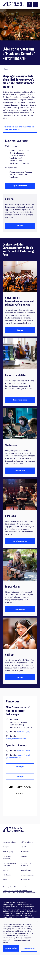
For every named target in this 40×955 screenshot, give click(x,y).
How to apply (8, 851)
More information (29, 948)
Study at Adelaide (9, 842)
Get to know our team (20, 541)
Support (24, 856)
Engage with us (20, 609)
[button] (37, 921)
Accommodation (27, 875)
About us (20, 330)
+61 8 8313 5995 (23, 732)
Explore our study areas (20, 185)
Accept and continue (11, 948)
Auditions (20, 225)
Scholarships (7, 875)
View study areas (20, 470)
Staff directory (26, 870)
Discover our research (20, 400)
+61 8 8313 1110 (23, 751)
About (23, 847)
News (5, 880)
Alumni (5, 870)
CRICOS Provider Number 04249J (24, 893)
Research (6, 847)
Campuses (25, 851)
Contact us (25, 880)
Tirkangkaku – (15, 887)
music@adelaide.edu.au (16, 739)
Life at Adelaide (27, 842)
